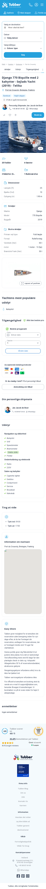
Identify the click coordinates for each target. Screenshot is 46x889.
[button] (31, 5)
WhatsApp (33, 109)
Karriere (23, 805)
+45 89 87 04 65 (18, 109)
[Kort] (15, 115)
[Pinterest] (23, 876)
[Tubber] (11, 5)
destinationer (23, 830)
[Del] (4, 115)
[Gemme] (10, 115)
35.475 (13, 739)
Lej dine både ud (23, 821)
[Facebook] (18, 876)
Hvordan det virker (23, 817)
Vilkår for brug (23, 846)
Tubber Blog (23, 788)
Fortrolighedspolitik (23, 842)
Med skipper (25, 13)
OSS (23, 797)
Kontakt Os (23, 801)
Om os (23, 793)
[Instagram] (27, 876)
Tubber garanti (23, 826)
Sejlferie (10, 13)
